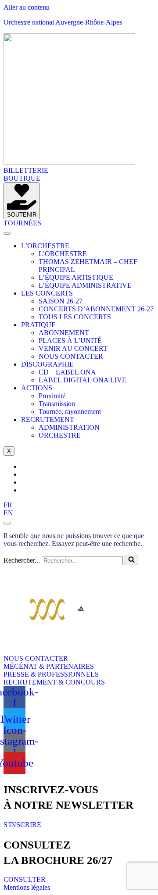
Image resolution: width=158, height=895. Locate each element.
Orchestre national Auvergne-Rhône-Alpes (63, 22)
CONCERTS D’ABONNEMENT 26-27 (96, 309)
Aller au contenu (27, 7)
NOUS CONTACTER (71, 356)
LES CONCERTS (47, 293)
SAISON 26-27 (61, 301)
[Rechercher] (131, 560)
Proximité (52, 395)
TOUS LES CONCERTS (75, 317)
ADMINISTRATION (69, 427)
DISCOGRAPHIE (47, 364)
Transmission (57, 403)
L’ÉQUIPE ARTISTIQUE (76, 277)
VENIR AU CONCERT (73, 348)
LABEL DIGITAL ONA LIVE (82, 380)
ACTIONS (36, 388)
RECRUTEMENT (47, 419)
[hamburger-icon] (7, 233)
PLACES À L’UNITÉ (70, 340)
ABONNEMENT (64, 332)
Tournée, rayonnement (70, 411)
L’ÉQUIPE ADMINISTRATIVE (85, 285)
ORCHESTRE (60, 435)
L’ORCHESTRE (45, 246)
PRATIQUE (38, 324)
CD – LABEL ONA (67, 372)
